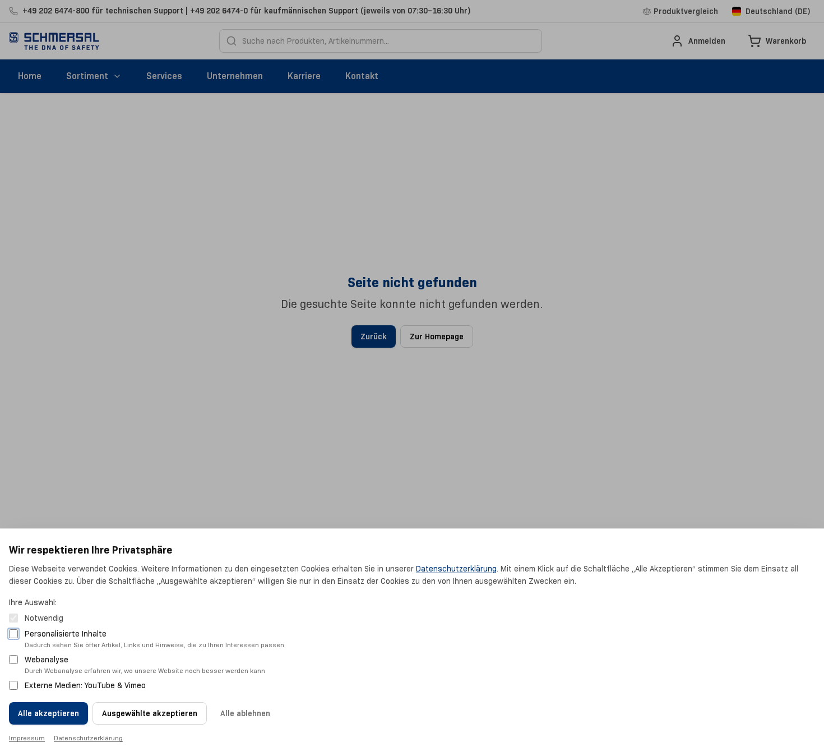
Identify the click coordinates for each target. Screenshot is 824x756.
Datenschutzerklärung (456, 569)
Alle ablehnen (245, 713)
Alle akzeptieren (48, 713)
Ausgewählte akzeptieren (149, 713)
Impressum (27, 738)
